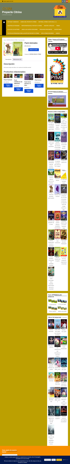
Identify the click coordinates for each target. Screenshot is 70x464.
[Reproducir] (50, 52)
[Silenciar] (63, 52)
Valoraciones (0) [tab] (17, 59)
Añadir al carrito (33, 49)
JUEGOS (58, 33)
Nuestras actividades (13, 25)
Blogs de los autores (13, 29)
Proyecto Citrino (12, 12)
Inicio (5, 40)
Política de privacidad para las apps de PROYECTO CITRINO (23, 33)
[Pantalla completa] (65, 52)
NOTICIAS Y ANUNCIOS (13, 21)
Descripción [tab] (8, 59)
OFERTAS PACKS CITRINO (12, 40)
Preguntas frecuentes (46, 29)
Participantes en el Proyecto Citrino (31, 25)
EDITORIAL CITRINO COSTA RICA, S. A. (48, 21)
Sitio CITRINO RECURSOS (47, 33)
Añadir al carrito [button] (8, 85)
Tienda (58, 25)
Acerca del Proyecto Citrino (29, 21)
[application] (57, 48)
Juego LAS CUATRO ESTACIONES (29, 29)
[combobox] (9, 455)
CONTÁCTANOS (58, 29)
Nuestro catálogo (49, 25)
